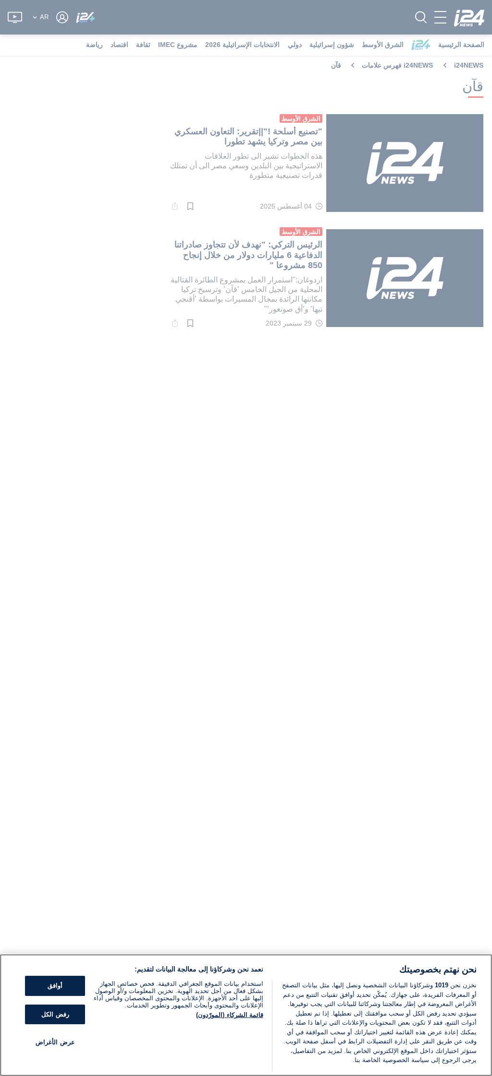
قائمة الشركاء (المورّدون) (229, 1014)
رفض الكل (55, 1014)
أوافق (55, 985)
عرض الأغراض (55, 1042)
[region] (246, 1015)
